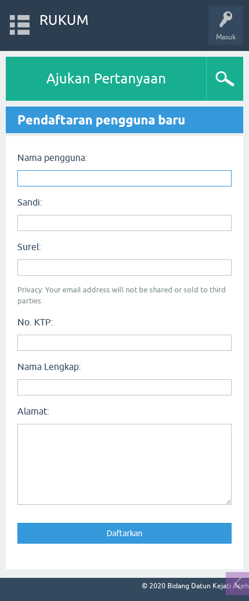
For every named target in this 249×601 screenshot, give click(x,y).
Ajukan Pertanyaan (106, 78)
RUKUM (64, 20)
